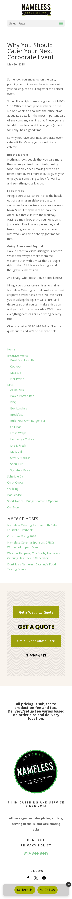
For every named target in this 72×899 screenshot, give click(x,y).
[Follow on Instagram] (44, 878)
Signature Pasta (20, 470)
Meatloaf (16, 451)
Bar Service (14, 495)
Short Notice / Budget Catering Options (32, 501)
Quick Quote (15, 482)
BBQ (13, 402)
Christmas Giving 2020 (21, 536)
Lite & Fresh (18, 445)
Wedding (12, 489)
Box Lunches (18, 408)
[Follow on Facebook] (28, 878)
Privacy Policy (36, 845)
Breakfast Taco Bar (23, 360)
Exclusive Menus (17, 355)
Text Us (27, 890)
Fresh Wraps (18, 433)
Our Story (13, 507)
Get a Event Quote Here (36, 641)
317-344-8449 (36, 655)
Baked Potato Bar (22, 396)
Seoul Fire (16, 464)
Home (11, 349)
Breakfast (16, 414)
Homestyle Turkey (22, 439)
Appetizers (17, 390)
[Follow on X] (36, 878)
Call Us (50, 890)
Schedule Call (15, 476)
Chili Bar (15, 427)
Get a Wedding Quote (36, 612)
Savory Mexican (20, 458)
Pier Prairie (17, 379)
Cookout (15, 366)
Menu (11, 385)
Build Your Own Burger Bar (27, 421)
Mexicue (15, 373)
